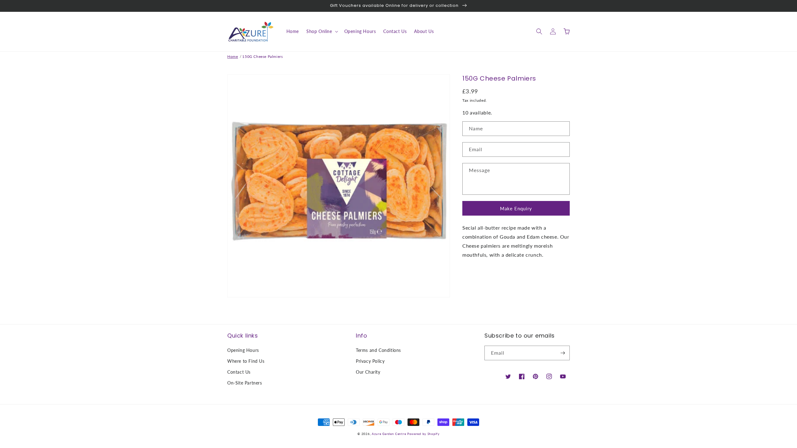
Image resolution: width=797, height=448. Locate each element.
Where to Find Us (246, 361)
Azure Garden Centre (389, 434)
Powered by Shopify (423, 434)
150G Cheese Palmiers (262, 56)
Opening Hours (243, 350)
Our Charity (368, 372)
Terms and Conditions (378, 350)
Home (232, 56)
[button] (322, 31)
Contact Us (239, 372)
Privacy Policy (370, 361)
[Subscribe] (562, 353)
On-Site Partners (244, 382)
